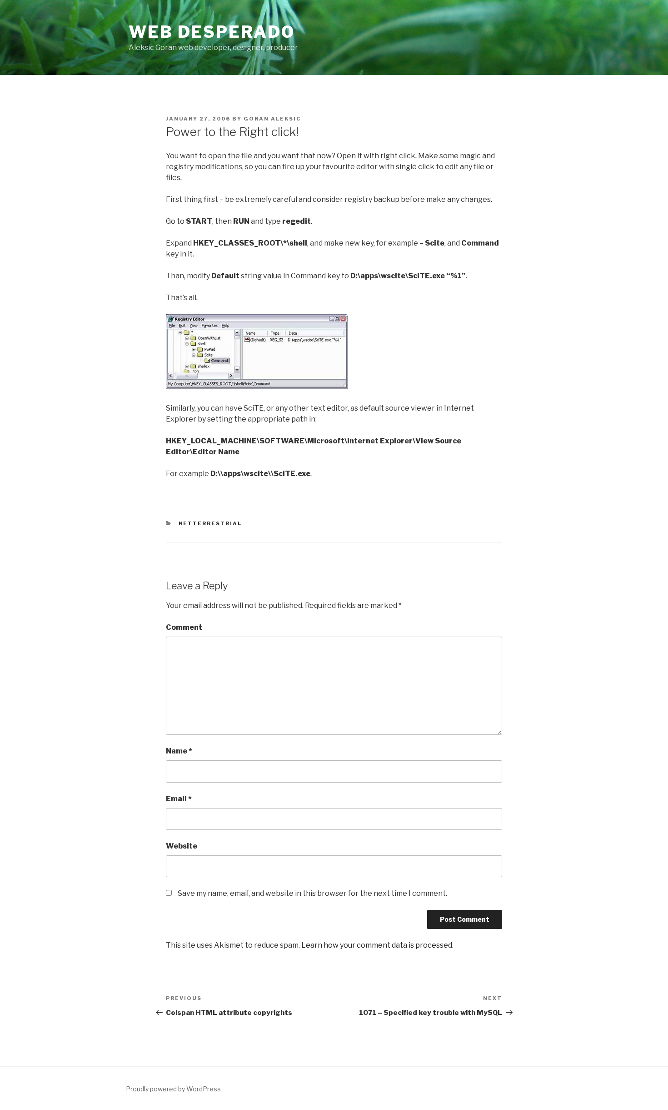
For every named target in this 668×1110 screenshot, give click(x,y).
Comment (184, 627)
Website (181, 846)
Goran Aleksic (272, 119)
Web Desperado (211, 32)
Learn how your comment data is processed (376, 945)
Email (179, 798)
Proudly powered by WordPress (173, 1089)
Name (179, 751)
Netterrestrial (210, 523)
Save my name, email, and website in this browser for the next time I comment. (312, 893)
